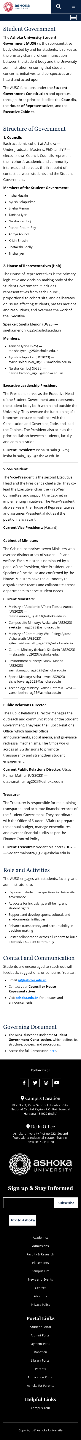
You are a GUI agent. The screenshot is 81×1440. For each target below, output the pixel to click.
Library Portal (40, 1360)
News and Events (40, 1279)
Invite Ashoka (23, 1220)
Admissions (40, 1246)
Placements (40, 1263)
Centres (40, 1288)
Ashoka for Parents (40, 1385)
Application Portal (40, 1377)
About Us (40, 1296)
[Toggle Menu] (73, 6)
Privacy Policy (40, 1304)
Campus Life (40, 1271)
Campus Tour (40, 1408)
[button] (58, 6)
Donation (40, 1352)
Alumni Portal (40, 1335)
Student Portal (40, 1327)
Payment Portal (40, 1344)
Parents (40, 1369)
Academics (40, 1237)
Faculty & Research (40, 1254)
